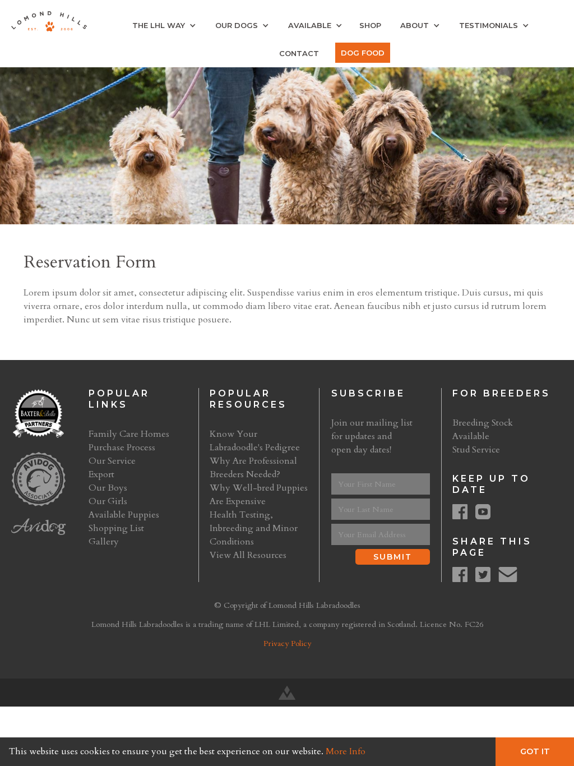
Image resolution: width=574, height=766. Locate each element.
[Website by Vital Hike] (287, 693)
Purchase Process (122, 447)
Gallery (104, 542)
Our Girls (108, 501)
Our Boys (108, 488)
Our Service (112, 461)
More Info (345, 751)
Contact (299, 53)
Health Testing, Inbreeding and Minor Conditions (254, 528)
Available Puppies (124, 515)
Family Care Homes (129, 434)
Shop (370, 25)
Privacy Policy (287, 643)
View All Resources (248, 555)
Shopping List (116, 528)
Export (101, 474)
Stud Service (476, 450)
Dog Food (363, 52)
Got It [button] (535, 751)
